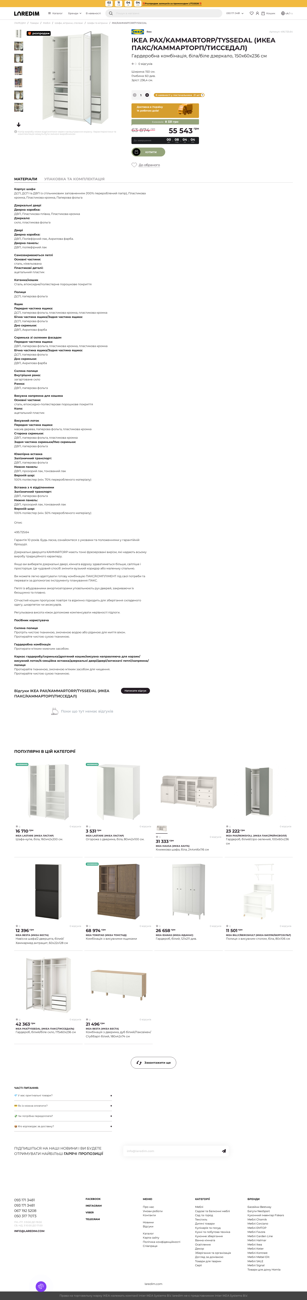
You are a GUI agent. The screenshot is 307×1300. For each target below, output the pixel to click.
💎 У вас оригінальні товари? (33, 1095)
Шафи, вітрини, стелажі (69, 22)
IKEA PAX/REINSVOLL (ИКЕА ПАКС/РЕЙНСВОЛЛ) (256, 835)
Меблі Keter (255, 1248)
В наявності (93, 13)
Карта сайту (151, 1237)
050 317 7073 (25, 1216)
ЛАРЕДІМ (20, 22)
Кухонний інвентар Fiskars (265, 1215)
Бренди (73, 13)
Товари (34, 22)
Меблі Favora (256, 1232)
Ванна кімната (205, 1240)
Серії (198, 1265)
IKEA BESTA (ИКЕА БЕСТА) (32, 935)
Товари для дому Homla (264, 1269)
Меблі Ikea (254, 1244)
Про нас (148, 1207)
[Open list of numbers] (242, 13)
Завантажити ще (157, 1062)
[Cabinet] (257, 13)
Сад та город (204, 1215)
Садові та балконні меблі (212, 1211)
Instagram (94, 1205)
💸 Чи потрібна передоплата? (33, 1116)
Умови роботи (153, 1211)
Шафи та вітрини (97, 22)
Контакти (149, 1215)
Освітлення (203, 1244)
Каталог (57, 13)
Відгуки (148, 1226)
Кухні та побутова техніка (212, 1232)
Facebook (93, 1199)
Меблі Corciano (257, 1223)
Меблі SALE (255, 1261)
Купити (151, 152)
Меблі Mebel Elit (258, 1257)
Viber (90, 1212)
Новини (148, 1222)
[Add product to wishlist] (79, 766)
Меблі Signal (256, 1265)
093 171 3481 (233, 13)
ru (291, 13)
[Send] (224, 1151)
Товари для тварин (208, 1261)
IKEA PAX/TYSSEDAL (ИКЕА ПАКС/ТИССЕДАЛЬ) (45, 1028)
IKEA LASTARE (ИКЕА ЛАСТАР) (35, 835)
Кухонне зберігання (209, 1236)
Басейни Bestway (259, 1207)
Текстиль (201, 1219)
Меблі (46, 22)
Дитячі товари (205, 1223)
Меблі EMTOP (256, 1227)
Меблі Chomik (257, 1219)
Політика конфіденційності (161, 1242)
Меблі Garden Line (260, 1236)
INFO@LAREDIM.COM (29, 1231)
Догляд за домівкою (209, 1257)
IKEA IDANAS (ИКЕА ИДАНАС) (174, 935)
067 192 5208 (25, 1211)
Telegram (93, 1219)
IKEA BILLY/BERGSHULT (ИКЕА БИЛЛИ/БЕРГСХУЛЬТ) (258, 935)
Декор (199, 1248)
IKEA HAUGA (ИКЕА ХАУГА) (173, 846)
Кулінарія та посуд (208, 1227)
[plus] (147, 95)
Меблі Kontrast (257, 1253)
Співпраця (150, 1246)
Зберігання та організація (213, 1253)
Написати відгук (135, 690)
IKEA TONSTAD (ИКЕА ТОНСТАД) (106, 935)
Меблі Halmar (256, 1240)
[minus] (134, 95)
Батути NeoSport (258, 1211)
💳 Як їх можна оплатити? (31, 1105)
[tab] (74, 179)
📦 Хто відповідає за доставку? (34, 1126)
